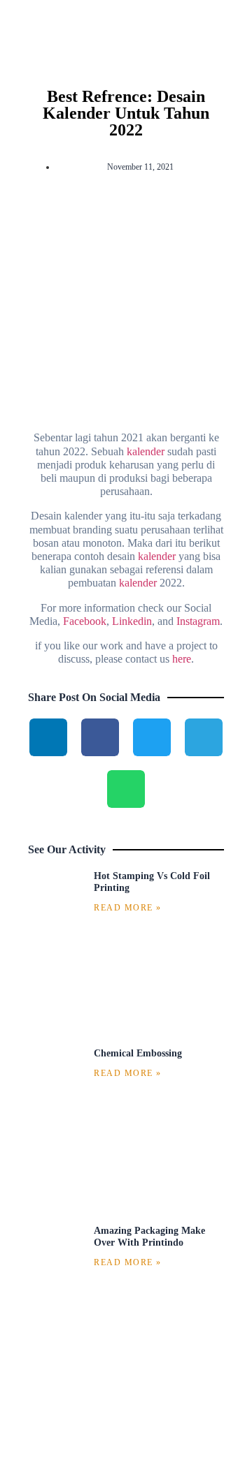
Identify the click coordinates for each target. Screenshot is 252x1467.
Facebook (84, 621)
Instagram (198, 621)
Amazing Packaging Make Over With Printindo (149, 1236)
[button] (126, 364)
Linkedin (132, 621)
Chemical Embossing (138, 1053)
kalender (145, 451)
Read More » (128, 908)
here (181, 659)
